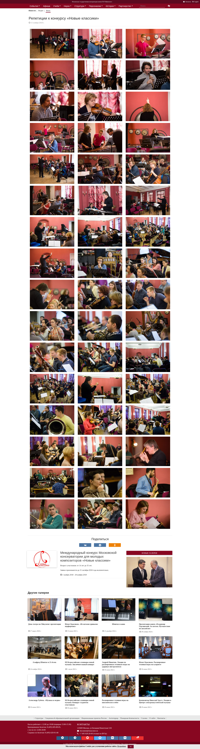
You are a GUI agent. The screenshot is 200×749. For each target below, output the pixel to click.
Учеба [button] (56, 6)
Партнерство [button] (125, 6)
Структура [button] (79, 6)
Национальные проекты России (94, 718)
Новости (32, 11)
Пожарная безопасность (129, 718)
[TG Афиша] (75, 738)
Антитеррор (113, 718)
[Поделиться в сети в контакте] (85, 545)
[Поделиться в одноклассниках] (115, 545)
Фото (48, 11)
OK (130, 746)
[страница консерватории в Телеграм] (62, 738)
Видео (40, 11)
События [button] (34, 6)
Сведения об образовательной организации (62, 718)
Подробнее (121, 746)
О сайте (152, 718)
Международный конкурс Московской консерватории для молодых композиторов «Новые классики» (88, 556)
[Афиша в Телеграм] (137, 738)
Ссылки (144, 718)
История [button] (110, 6)
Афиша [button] (46, 6)
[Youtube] (87, 738)
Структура (39, 718)
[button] (129, 572)
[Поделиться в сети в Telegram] (100, 545)
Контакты (161, 718)
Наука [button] (67, 6)
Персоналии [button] (95, 6)
